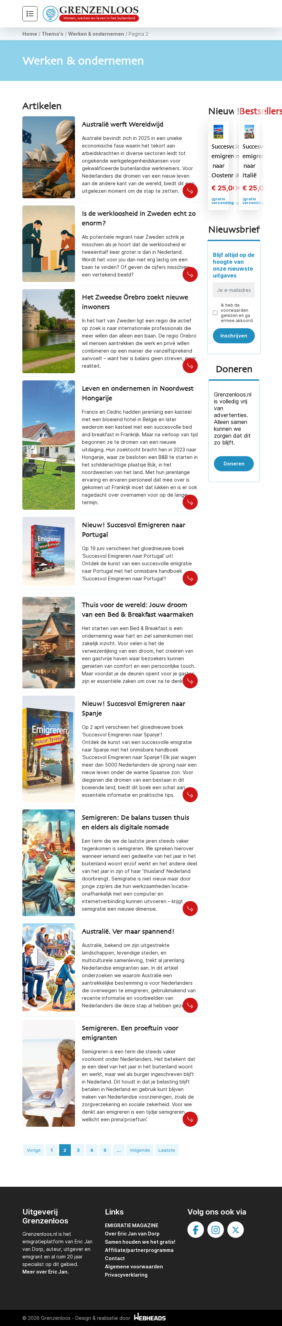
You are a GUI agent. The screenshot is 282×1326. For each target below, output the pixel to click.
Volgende (140, 1150)
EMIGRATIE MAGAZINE (131, 1225)
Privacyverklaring (126, 1275)
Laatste (167, 1150)
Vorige (34, 1150)
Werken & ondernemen (96, 34)
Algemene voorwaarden (134, 1266)
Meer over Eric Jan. (45, 1272)
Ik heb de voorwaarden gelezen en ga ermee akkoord (237, 313)
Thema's (53, 34)
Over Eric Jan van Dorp (132, 1233)
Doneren (234, 463)
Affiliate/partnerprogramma (139, 1250)
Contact (115, 1258)
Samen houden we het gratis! (140, 1242)
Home (29, 34)
